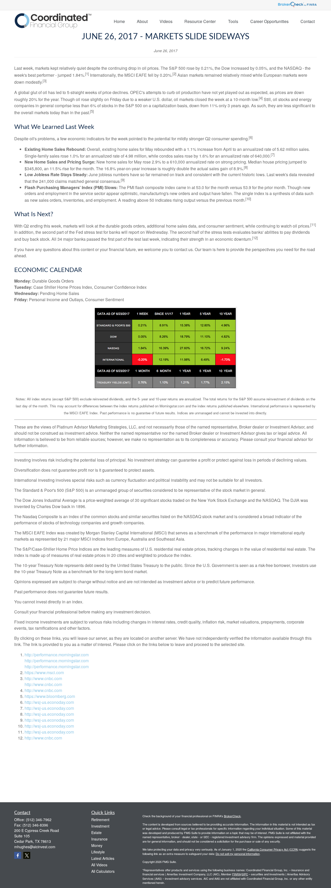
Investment (100, 826)
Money (96, 845)
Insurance (99, 839)
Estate (96, 832)
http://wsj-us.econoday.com (49, 702)
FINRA (236, 874)
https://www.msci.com (44, 672)
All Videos (99, 864)
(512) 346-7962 (38, 819)
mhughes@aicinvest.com (34, 846)
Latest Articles (102, 858)
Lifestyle (98, 851)
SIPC (245, 874)
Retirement (100, 819)
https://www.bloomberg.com (50, 696)
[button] (119, 21)
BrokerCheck (232, 816)
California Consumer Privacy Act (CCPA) (272, 849)
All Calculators (103, 871)
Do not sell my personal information (238, 854)
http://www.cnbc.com (43, 678)
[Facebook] (17, 855)
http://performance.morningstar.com (57, 655)
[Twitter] (26, 855)
